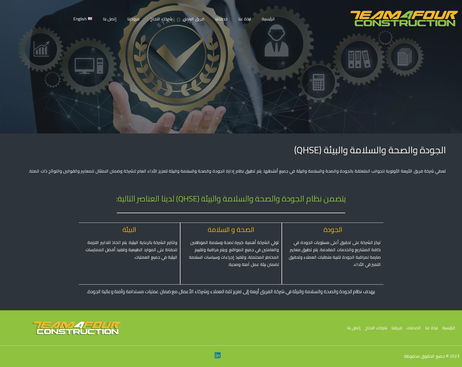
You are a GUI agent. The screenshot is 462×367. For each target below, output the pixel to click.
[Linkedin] (217, 355)
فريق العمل (193, 19)
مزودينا (133, 19)
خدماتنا (221, 19)
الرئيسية (268, 19)
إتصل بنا (110, 19)
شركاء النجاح (161, 19)
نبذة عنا (244, 19)
